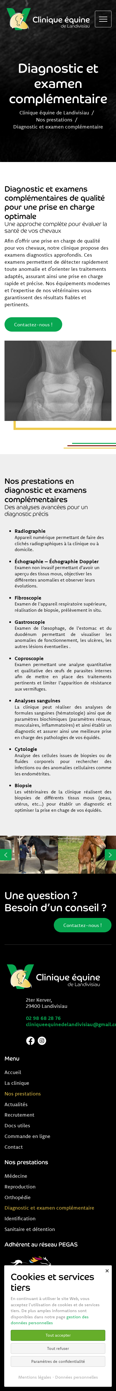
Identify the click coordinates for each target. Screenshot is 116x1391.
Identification (20, 1218)
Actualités (16, 1104)
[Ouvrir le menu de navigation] (103, 19)
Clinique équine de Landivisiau (54, 112)
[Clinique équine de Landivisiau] (48, 19)
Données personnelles (76, 1377)
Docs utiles (17, 1125)
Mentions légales (34, 1377)
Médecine (16, 1176)
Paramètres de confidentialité (58, 1361)
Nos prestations (54, 119)
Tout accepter (58, 1335)
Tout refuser (58, 1348)
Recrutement (19, 1115)
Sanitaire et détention (30, 1229)
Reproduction (20, 1187)
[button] (6, 855)
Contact (14, 1147)
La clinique (17, 1083)
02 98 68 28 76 (43, 1018)
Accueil (13, 1072)
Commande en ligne (27, 1136)
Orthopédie (18, 1197)
